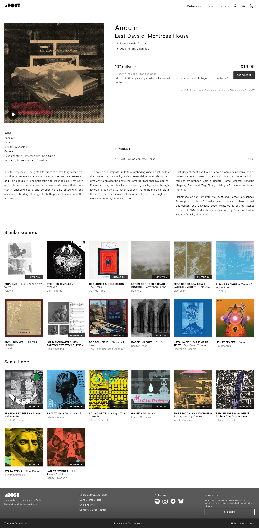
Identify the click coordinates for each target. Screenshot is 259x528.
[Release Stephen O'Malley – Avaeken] (66, 260)
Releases (194, 6)
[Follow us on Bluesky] (181, 501)
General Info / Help (90, 499)
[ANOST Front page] (13, 6)
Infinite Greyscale (14, 146)
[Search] (235, 6)
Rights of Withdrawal (242, 523)
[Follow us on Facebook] (173, 501)
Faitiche (9, 290)
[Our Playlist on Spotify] (157, 501)
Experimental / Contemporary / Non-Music (29, 155)
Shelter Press (139, 345)
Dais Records (54, 290)
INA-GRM (221, 290)
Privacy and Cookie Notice (128, 523)
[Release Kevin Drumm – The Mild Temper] (23, 318)
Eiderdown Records (185, 348)
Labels (224, 6)
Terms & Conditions (15, 523)
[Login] (243, 6)
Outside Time (97, 290)
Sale (210, 6)
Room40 (136, 290)
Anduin (8, 137)
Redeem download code (93, 494)
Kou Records (223, 345)
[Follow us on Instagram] (165, 501)
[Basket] (252, 6)
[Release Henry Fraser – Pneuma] (235, 318)
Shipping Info (87, 504)
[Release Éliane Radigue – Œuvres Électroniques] (235, 260)
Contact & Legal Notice (93, 509)
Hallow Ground (55, 348)
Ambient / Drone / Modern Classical (25, 160)
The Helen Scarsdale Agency (106, 348)
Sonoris (8, 348)
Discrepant (180, 290)
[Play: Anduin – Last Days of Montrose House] (13, 114)
